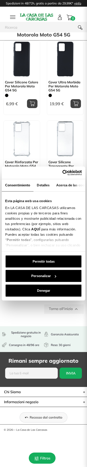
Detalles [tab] (43, 185)
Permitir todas (44, 261)
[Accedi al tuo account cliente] (60, 17)
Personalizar (41, 276)
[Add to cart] (32, 103)
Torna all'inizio (64, 309)
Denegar (43, 290)
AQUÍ (35, 229)
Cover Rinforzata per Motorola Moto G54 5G (21, 166)
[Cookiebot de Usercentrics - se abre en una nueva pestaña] (62, 173)
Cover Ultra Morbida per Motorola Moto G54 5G (64, 86)
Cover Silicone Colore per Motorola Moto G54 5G (21, 86)
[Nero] (6, 95)
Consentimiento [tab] (17, 185)
